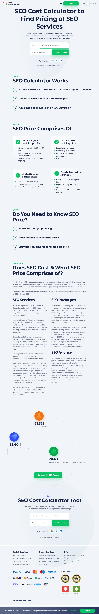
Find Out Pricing (61, 52)
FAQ (65, 564)
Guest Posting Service (20, 561)
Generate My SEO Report (48, 475)
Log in (71, 3)
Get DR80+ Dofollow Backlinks (49, 561)
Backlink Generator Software (49, 558)
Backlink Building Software (48, 555)
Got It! (87, 610)
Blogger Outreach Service (22, 558)
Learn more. (72, 611)
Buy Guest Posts (19, 555)
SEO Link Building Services (22, 564)
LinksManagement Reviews (74, 561)
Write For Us (43, 564)
